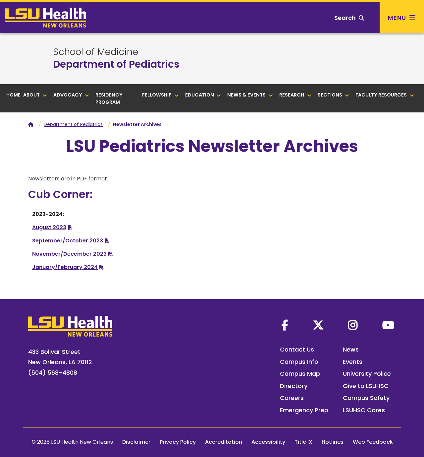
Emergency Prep (304, 410)
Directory (293, 386)
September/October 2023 (67, 240)
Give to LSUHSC (366, 386)
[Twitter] (318, 325)
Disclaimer (136, 442)
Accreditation (223, 442)
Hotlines (333, 442)
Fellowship (157, 95)
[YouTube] (388, 325)
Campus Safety (366, 398)
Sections (330, 95)
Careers (292, 398)
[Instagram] (352, 325)
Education (200, 95)
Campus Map (300, 373)
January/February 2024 (65, 267)
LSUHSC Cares (364, 410)
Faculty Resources (381, 95)
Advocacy (68, 95)
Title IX (303, 442)
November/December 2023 (69, 254)
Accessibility (268, 442)
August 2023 (49, 227)
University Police (367, 373)
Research (292, 95)
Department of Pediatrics (116, 64)
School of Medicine (95, 52)
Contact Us (297, 349)
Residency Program (109, 98)
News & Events (247, 95)
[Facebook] (285, 325)
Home (13, 95)
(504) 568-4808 (52, 372)
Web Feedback (373, 442)
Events (352, 362)
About (32, 95)
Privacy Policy (178, 442)
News (351, 349)
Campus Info (299, 362)
